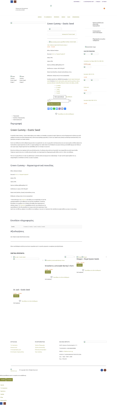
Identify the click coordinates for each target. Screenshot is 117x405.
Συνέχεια (9, 379)
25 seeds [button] (58, 87)
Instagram (105, 370)
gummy (74, 81)
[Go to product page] (95, 56)
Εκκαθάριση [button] (69, 96)
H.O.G (53, 54)
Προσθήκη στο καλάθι (54, 103)
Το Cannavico (48, 17)
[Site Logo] (58, 9)
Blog (68, 17)
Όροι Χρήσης (38, 352)
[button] (99, 9)
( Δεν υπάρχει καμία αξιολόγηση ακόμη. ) (57, 45)
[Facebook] (12, 1)
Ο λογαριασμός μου (89, 1)
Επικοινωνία (75, 17)
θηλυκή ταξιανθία (56, 82)
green (62, 81)
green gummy (68, 81)
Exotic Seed (71, 79)
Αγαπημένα (76, 1)
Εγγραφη (104, 1)
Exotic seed (58, 81)
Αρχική (40, 17)
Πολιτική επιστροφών (40, 349)
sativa (77, 81)
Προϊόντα (56, 17)
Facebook (102, 370)
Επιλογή (16, 295)
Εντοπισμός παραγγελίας (17, 352)
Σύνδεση (98, 1)
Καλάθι (3, 379)
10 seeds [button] (58, 85)
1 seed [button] (57, 89)
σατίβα (76, 82)
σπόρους (24, 199)
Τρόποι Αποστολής (40, 347)
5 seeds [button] (58, 93)
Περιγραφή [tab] (16, 115)
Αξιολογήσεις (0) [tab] (17, 119)
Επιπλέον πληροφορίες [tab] (19, 117)
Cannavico (22, 205)
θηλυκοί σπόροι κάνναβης (67, 82)
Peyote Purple (59, 54)
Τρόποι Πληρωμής (40, 345)
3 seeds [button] (58, 91)
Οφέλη (63, 17)
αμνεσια (49, 82)
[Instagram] (15, 1)
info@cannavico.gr (68, 351)
